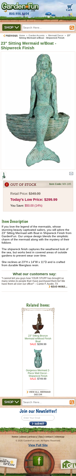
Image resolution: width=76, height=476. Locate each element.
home (15, 436)
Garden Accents (37, 35)
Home (22, 35)
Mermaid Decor (55, 35)
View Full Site (38, 445)
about (23, 436)
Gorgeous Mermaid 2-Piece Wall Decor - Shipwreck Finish (38, 373)
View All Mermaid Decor (39, 393)
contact (48, 436)
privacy (32, 436)
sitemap (59, 436)
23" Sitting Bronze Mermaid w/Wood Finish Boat (38, 338)
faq (41, 436)
